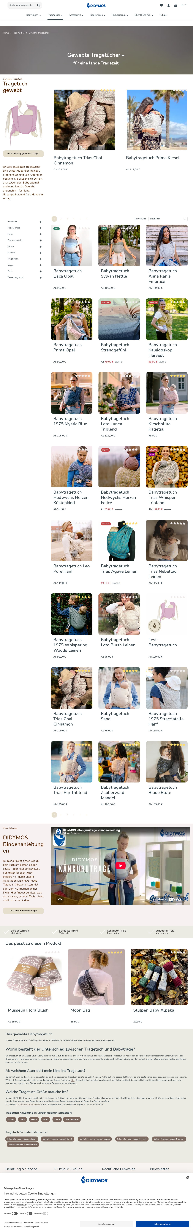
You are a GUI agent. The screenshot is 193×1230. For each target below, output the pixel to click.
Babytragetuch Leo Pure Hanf (71, 569)
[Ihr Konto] (168, 5)
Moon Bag (80, 1010)
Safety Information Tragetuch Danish (57, 1139)
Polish (57, 1119)
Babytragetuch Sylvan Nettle (115, 274)
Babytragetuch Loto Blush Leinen (118, 642)
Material (11, 253)
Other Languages (72, 1119)
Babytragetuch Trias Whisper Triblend (163, 497)
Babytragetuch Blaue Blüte (163, 790)
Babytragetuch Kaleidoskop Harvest (163, 350)
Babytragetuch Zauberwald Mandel (115, 792)
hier (15, 877)
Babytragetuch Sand (115, 716)
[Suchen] (38, 5)
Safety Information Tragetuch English (95, 1139)
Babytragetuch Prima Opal (67, 347)
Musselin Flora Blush (28, 1010)
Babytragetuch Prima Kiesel (80, 158)
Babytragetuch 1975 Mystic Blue (70, 421)
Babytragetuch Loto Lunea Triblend (115, 424)
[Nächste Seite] (80, 219)
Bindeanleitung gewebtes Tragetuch (24, 154)
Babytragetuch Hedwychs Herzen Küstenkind (71, 497)
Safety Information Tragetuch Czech (21, 1139)
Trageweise (13, 259)
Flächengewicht (15, 240)
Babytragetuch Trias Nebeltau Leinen (163, 571)
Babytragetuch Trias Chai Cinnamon (67, 719)
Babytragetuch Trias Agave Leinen (119, 569)
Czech (22, 1119)
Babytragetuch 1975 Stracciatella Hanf (166, 719)
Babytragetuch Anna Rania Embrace (163, 276)
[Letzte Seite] (86, 219)
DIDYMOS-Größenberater (29, 1104)
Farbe (10, 234)
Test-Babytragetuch (163, 642)
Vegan (11, 265)
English (11, 1119)
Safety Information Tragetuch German (169, 1139)
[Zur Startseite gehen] (96, 5)
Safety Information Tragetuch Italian (23, 1144)
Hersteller (12, 222)
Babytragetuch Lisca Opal (67, 274)
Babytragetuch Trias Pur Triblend (70, 790)
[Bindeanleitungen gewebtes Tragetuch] (23, 123)
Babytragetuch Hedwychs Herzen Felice (118, 497)
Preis (10, 271)
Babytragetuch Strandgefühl (115, 347)
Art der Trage (14, 228)
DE (183, 5)
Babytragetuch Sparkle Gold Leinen (153, 160)
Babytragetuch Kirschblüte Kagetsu (163, 424)
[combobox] (22, 5)
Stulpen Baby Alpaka (153, 1010)
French (34, 1119)
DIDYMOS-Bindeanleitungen (23, 911)
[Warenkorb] (175, 5)
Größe (11, 246)
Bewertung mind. (16, 277)
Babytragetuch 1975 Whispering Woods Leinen (70, 645)
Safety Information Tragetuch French (132, 1139)
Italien (45, 1119)
